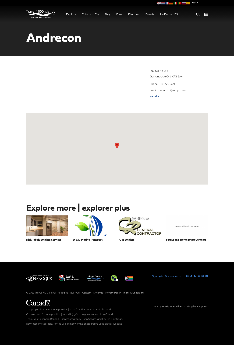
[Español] (188, 3)
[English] (159, 3)
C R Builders (127, 240)
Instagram (203, 276)
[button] (117, 146)
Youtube (206, 276)
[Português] (180, 3)
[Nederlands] (163, 3)
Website (154, 96)
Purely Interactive (171, 306)
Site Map (98, 293)
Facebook (195, 276)
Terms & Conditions (134, 293)
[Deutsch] (171, 3)
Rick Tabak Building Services (43, 240)
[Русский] (184, 3)
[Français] (167, 3)
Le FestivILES (169, 14)
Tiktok (191, 276)
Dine (119, 14)
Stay (107, 14)
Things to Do (90, 14)
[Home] (40, 17)
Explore (71, 14)
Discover (134, 14)
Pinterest (187, 276)
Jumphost (202, 306)
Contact (86, 293)
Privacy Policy (113, 293)
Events (149, 14)
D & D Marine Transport (88, 240)
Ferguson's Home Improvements (186, 240)
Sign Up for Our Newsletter (167, 276)
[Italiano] (176, 3)
